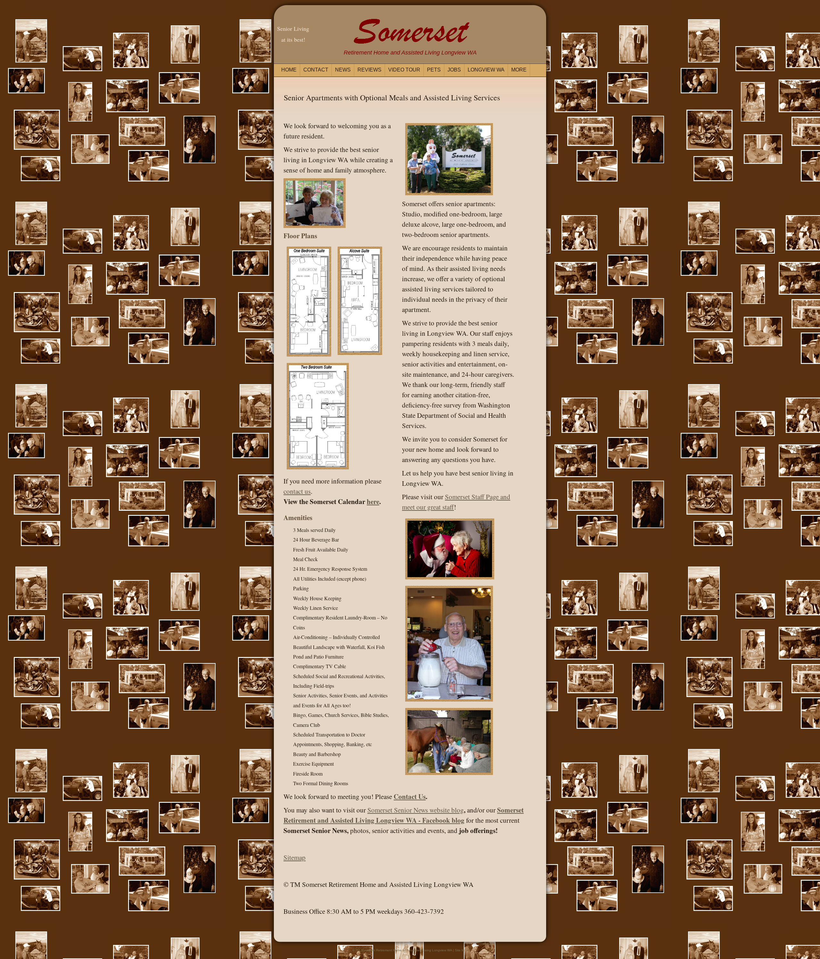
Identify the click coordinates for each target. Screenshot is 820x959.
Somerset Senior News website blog (415, 809)
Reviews (369, 69)
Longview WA (486, 69)
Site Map (461, 950)
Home (289, 69)
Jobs (454, 69)
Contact (315, 69)
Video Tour (404, 69)
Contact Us (410, 796)
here (373, 501)
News (343, 69)
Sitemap (294, 857)
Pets (434, 69)
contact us (297, 491)
